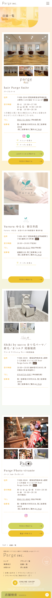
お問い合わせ (10, 573)
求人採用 (24, 567)
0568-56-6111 (23, 247)
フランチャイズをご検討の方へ (16, 575)
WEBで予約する (26, 161)
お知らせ (7, 567)
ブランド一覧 (25, 561)
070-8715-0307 (24, 374)
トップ (6, 561)
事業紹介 (7, 564)
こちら (38, 129)
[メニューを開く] (48, 3)
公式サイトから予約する (25, 154)
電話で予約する (26, 533)
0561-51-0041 (23, 120)
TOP (4, 545)
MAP (45, 100)
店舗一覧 (12, 545)
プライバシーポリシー (26, 573)
